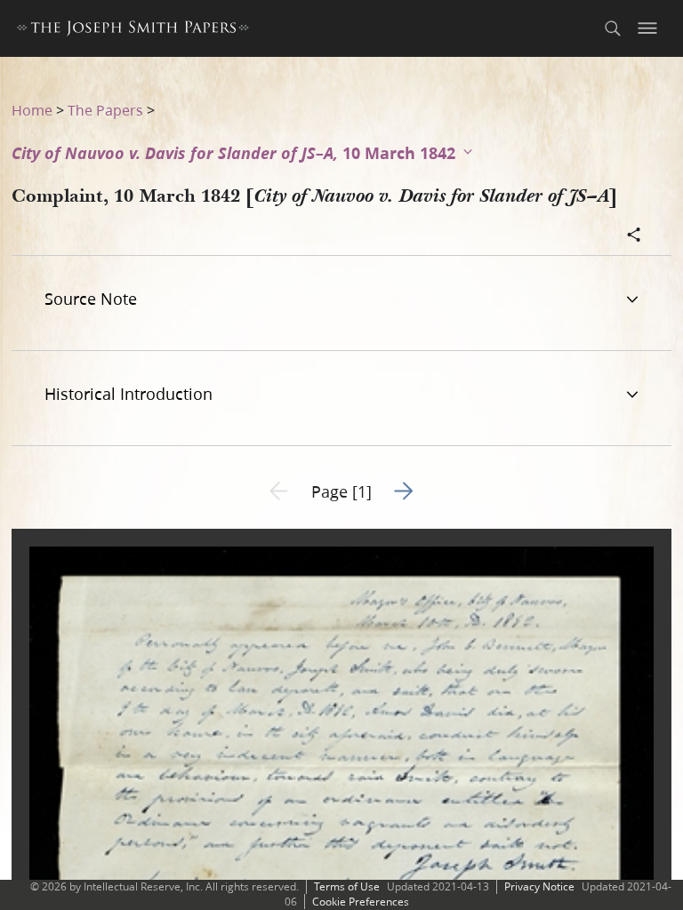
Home (32, 110)
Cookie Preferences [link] (360, 901)
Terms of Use (347, 886)
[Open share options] (634, 236)
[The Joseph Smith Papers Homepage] (133, 30)
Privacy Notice (539, 886)
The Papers (105, 110)
